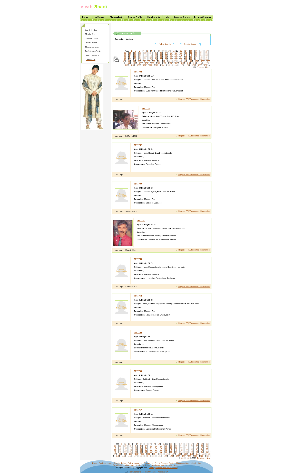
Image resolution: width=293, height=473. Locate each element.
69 (207, 57)
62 (171, 57)
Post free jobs (151, 472)
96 (169, 61)
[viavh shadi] (94, 8)
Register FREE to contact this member (194, 99)
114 (188, 63)
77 (161, 59)
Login (110, 463)
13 (181, 51)
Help (170, 465)
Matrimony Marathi (159, 465)
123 (156, 65)
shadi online (196, 463)
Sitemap (176, 465)
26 (161, 53)
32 (191, 53)
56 (140, 57)
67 (196, 57)
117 (206, 63)
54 (130, 57)
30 (181, 53)
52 (207, 55)
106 (140, 63)
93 (154, 61)
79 (171, 59)
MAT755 (138, 332)
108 (152, 63)
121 (144, 65)
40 (145, 55)
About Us (138, 463)
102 (202, 61)
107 (146, 63)
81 (181, 59)
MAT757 (138, 410)
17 (201, 51)
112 (176, 63)
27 (166, 53)
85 (201, 59)
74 (145, 59)
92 (149, 61)
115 (194, 63)
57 (145, 57)
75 (151, 59)
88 (129, 61)
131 (205, 65)
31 (186, 53)
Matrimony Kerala (142, 465)
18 (207, 51)
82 (186, 59)
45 (171, 55)
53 (125, 57)
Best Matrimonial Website (123, 465)
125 (168, 65)
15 (191, 51)
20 (130, 53)
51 (201, 55)
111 (170, 63)
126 (175, 65)
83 (191, 59)
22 (140, 53)
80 (176, 59)
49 (191, 55)
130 (199, 65)
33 (196, 53)
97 (174, 61)
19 (125, 53)
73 (140, 59)
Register (102, 463)
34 (201, 53)
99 (185, 61)
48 (186, 55)
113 (182, 63)
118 (126, 65)
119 (132, 65)
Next (208, 67)
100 (190, 61)
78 (166, 59)
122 (150, 65)
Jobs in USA (163, 472)
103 (208, 61)
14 (186, 51)
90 (139, 61)
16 (196, 51)
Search (117, 463)
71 (130, 59)
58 (151, 57)
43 (161, 55)
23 (145, 53)
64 (181, 57)
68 (201, 57)
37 (130, 55)
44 (166, 55)
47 (181, 55)
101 (196, 61)
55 (135, 57)
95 (164, 61)
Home (94, 463)
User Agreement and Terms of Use (163, 468)
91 (144, 61)
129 (193, 65)
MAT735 (146, 108)
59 (156, 57)
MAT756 (138, 371)
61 (166, 57)
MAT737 (138, 145)
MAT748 (138, 259)
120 (138, 65)
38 (135, 55)
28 (171, 53)
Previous (200, 67)
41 (151, 55)
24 (151, 53)
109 (158, 63)
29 (176, 53)
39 (140, 55)
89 (134, 61)
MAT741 (141, 220)
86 (207, 59)
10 (169, 51)
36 (125, 55)
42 (156, 55)
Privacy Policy (127, 463)
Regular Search (190, 44)
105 (134, 63)
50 (196, 55)
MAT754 (138, 296)
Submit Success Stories (164, 463)
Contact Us (148, 463)
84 (196, 59)
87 (124, 61)
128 (187, 65)
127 (181, 65)
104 (128, 63)
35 (207, 53)
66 (191, 57)
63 (176, 57)
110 (164, 63)
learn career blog (137, 472)
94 (159, 61)
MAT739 (138, 184)
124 (162, 65)
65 (186, 57)
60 (161, 57)
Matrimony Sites (182, 463)
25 (156, 53)
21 (135, 53)
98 (180, 61)
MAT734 (138, 72)
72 (135, 59)
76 (156, 59)
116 (200, 63)
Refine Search (165, 44)
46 (176, 55)
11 (173, 51)
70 (125, 59)
